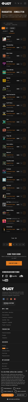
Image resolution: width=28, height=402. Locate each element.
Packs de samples (6, 332)
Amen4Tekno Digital (11, 47)
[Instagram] (6, 276)
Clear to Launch (10, 111)
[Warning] (4, 80)
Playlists (4, 345)
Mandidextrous (10, 181)
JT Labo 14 (9, 41)
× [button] (26, 371)
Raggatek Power (10, 146)
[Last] (23, 244)
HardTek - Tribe (5, 320)
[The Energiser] (4, 180)
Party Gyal (13, 218)
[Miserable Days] (4, 47)
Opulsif (8, 39)
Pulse (8, 231)
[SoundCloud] (21, 276)
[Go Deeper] (4, 171)
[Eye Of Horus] (4, 105)
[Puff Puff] (4, 188)
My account (4, 363)
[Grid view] (6, 28)
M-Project (9, 132)
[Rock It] (4, 130)
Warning (8, 78)
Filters (12, 28)
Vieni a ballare (10, 144)
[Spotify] (13, 276)
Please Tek (9, 136)
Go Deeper (9, 169)
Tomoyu (9, 173)
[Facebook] (3, 276)
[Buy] (21, 39)
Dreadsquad (9, 206)
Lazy (7, 119)
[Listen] (24, 39)
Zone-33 (9, 90)
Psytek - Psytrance (6, 325)
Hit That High (10, 61)
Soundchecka (10, 140)
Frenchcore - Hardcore (7, 317)
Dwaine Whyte (10, 99)
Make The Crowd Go (11, 94)
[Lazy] (4, 122)
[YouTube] (5, 280)
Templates (4, 337)
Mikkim (8, 198)
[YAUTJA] (4, 89)
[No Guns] (4, 196)
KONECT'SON (10, 74)
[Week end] (4, 155)
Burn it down (9, 53)
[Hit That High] (4, 64)
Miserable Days (10, 45)
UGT (7, 88)
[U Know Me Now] (4, 72)
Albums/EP (5, 31)
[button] (14, 399)
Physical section (6, 355)
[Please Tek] (4, 138)
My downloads (5, 368)
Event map (4, 353)
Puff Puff (9, 185)
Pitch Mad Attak (10, 148)
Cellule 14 (9, 36)
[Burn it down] (4, 56)
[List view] (3, 28)
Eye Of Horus (9, 103)
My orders (4, 366)
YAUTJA (8, 86)
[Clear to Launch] (4, 113)
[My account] (21, 3)
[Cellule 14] (4, 39)
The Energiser (10, 177)
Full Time (13, 202)
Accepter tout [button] (7, 395)
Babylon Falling (10, 210)
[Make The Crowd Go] (4, 97)
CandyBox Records (10, 187)
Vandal (8, 57)
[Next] (19, 244)
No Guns (8, 193)
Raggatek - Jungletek (7, 322)
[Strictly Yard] (4, 229)
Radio (5, 348)
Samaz (8, 190)
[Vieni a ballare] (4, 146)
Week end (9, 152)
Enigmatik (13, 198)
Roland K (9, 49)
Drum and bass (5, 315)
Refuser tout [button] (20, 395)
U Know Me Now (10, 69)
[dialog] (14, 385)
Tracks (11, 31)
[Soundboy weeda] (4, 163)
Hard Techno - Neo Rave (7, 312)
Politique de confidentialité (11, 385)
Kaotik (8, 55)
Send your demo (6, 350)
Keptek (8, 66)
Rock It (8, 127)
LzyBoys (9, 124)
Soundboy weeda (10, 160)
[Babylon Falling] (4, 213)
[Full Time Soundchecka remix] (4, 204)
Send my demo (13, 263)
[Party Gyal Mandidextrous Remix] (4, 221)
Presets (4, 335)
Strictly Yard (9, 227)
